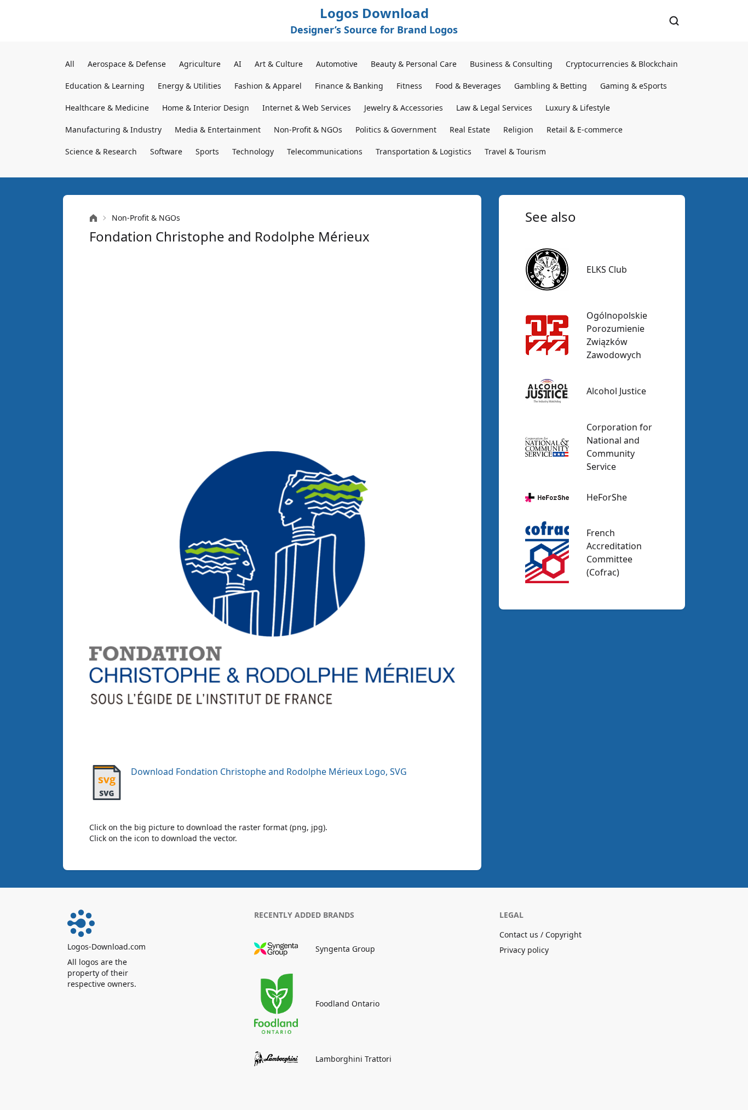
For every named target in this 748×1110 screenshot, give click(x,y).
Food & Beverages (468, 85)
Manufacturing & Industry (113, 129)
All (69, 64)
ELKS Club (606, 269)
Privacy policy (524, 950)
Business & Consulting (511, 64)
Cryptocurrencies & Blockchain (622, 64)
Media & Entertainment (218, 129)
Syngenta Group (345, 949)
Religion (518, 129)
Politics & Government (395, 129)
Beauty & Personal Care (414, 64)
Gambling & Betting (550, 85)
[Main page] (93, 218)
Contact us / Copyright (540, 934)
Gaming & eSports (633, 85)
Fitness (409, 85)
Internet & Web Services (306, 107)
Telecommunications (325, 151)
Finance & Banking (349, 85)
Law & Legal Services (494, 107)
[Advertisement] (272, 348)
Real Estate (470, 129)
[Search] (674, 21)
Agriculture (200, 64)
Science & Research (101, 151)
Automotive (337, 64)
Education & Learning (105, 85)
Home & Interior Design (205, 107)
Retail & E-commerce (584, 129)
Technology (253, 151)
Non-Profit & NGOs (308, 129)
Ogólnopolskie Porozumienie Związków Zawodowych (616, 335)
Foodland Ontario (347, 1003)
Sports (207, 151)
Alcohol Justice (616, 391)
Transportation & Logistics (423, 151)
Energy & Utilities (189, 85)
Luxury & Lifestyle (577, 107)
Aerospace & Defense (127, 64)
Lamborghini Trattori (353, 1059)
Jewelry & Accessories (403, 107)
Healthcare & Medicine (107, 107)
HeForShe (606, 497)
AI (237, 64)
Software (166, 151)
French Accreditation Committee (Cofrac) (614, 552)
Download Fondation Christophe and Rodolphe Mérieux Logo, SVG (269, 772)
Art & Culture (279, 64)
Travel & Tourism (515, 151)
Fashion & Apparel (268, 85)
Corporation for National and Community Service (619, 447)
